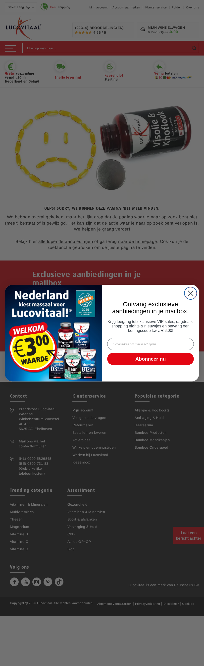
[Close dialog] (190, 293)
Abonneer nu (150, 359)
